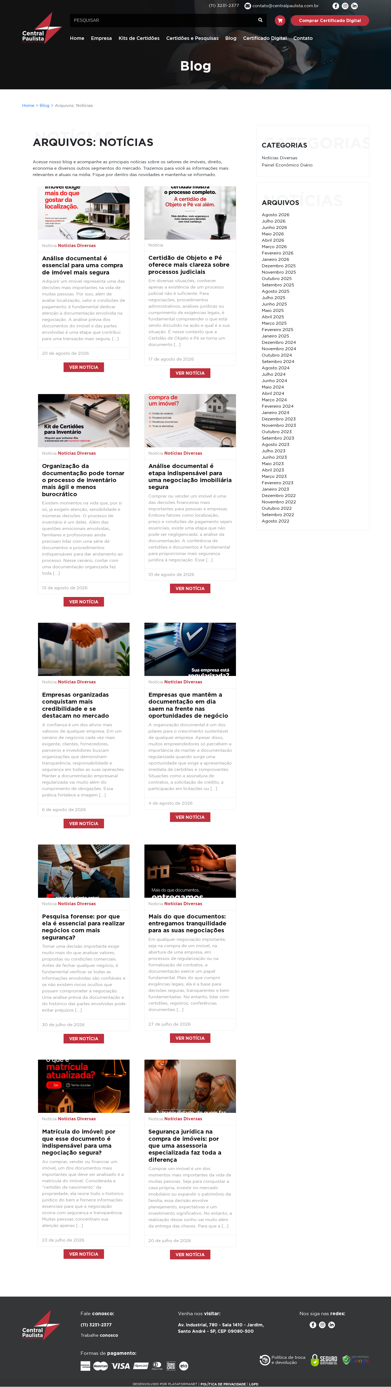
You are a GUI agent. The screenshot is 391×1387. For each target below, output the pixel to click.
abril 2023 (273, 470)
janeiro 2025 (275, 336)
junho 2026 (274, 228)
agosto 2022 (275, 521)
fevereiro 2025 (277, 330)
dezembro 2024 (279, 343)
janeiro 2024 (275, 413)
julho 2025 (273, 298)
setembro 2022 (278, 515)
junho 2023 (274, 457)
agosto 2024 (276, 368)
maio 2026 (273, 234)
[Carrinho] (280, 20)
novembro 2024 (279, 349)
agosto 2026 (275, 215)
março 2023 (274, 477)
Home (77, 38)
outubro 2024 (277, 355)
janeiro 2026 (275, 260)
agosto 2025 (275, 292)
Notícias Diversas (77, 245)
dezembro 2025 (279, 266)
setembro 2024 (278, 362)
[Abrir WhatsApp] (378, 1373)
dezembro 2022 (279, 496)
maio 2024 (273, 387)
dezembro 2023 (279, 419)
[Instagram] (345, 6)
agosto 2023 (275, 445)
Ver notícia (83, 367)
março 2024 (274, 400)
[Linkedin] (354, 6)
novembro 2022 (279, 502)
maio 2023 (273, 464)
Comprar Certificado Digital (330, 20)
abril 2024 (273, 394)
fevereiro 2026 (277, 253)
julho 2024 (274, 375)
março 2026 (274, 247)
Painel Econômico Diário (287, 165)
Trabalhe (99, 1336)
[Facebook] (335, 6)
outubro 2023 (277, 432)
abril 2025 (273, 317)
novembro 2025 (279, 272)
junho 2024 (274, 381)
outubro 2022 (277, 509)
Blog (230, 38)
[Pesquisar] (260, 20)
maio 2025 (273, 311)
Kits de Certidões (139, 38)
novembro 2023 (279, 426)
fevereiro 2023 (277, 483)
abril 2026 (273, 241)
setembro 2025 (278, 285)
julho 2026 (273, 221)
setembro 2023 (278, 438)
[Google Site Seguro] (356, 1360)
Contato (303, 38)
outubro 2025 (277, 279)
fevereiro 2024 (278, 406)
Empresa (101, 38)
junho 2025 (274, 304)
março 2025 (274, 323)
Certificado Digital (265, 38)
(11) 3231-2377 (96, 1324)
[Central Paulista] (42, 28)
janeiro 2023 (275, 489)
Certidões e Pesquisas (192, 38)
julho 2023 (273, 451)
